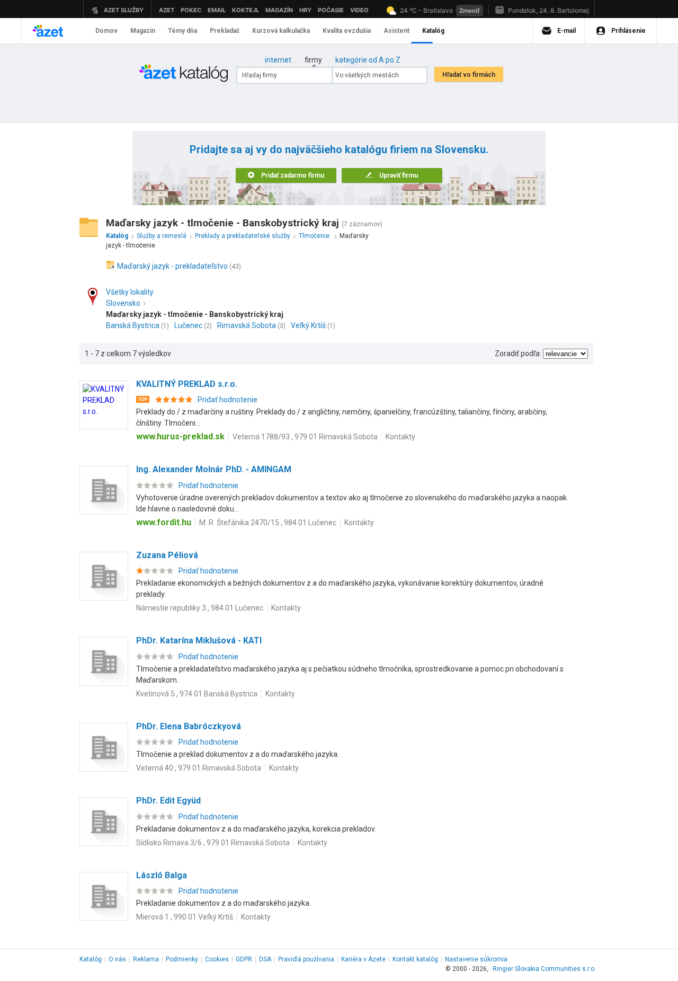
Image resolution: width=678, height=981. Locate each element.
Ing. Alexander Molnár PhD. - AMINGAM (213, 469)
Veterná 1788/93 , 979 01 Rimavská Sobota (305, 436)
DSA (265, 959)
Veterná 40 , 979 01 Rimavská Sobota (198, 768)
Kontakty (400, 436)
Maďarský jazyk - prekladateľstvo (172, 266)
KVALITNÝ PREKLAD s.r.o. (186, 384)
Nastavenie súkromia (476, 959)
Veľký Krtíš (308, 325)
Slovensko (123, 303)
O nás (117, 959)
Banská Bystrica (132, 325)
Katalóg (90, 959)
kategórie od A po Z (367, 60)
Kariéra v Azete (363, 959)
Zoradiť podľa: (518, 353)
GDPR (244, 959)
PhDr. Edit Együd (168, 801)
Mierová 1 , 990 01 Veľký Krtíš (184, 917)
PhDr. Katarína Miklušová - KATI (199, 640)
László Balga (161, 875)
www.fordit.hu (163, 522)
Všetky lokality (130, 292)
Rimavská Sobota (246, 325)
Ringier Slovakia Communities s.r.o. (544, 969)
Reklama (146, 959)
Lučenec (188, 325)
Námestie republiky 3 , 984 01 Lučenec (199, 608)
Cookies (217, 959)
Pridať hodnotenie (227, 399)
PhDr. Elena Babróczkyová (188, 726)
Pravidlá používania (306, 959)
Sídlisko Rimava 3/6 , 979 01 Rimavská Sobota (213, 842)
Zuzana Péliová (167, 555)
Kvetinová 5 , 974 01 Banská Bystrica (196, 694)
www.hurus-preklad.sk (180, 436)
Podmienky (182, 959)
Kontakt (415, 959)
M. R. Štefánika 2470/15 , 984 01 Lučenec (267, 522)
